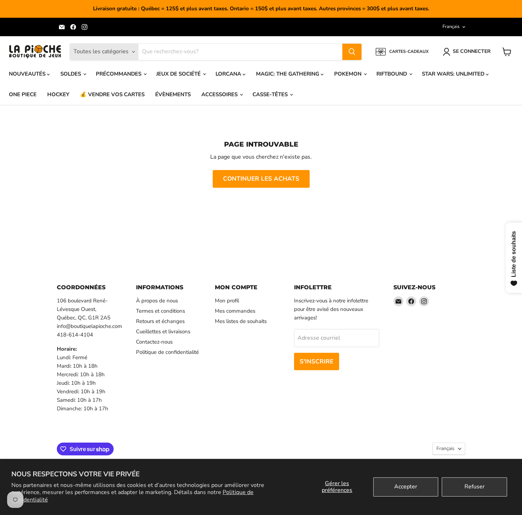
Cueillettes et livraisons (163, 331)
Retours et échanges (160, 321)
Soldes (71, 73)
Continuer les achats (261, 179)
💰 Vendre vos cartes (112, 94)
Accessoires (220, 94)
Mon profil (227, 300)
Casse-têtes (270, 94)
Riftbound (392, 73)
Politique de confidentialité (167, 352)
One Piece (23, 94)
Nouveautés (28, 73)
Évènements (173, 94)
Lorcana (229, 73)
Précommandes (119, 73)
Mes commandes (235, 310)
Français (451, 26)
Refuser (474, 487)
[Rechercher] (351, 52)
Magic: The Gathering (288, 73)
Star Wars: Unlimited (454, 73)
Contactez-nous (154, 341)
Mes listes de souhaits (241, 321)
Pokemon (348, 73)
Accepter (405, 487)
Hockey (58, 94)
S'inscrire (316, 361)
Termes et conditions (160, 310)
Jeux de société (179, 73)
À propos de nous (157, 300)
